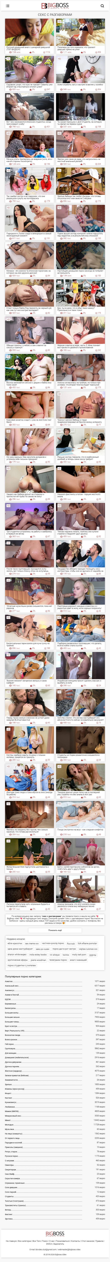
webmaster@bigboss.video (69, 1249)
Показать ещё (55, 930)
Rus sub (71, 943)
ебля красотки (15, 943)
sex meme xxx (32, 943)
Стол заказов (87, 1241)
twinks (66, 955)
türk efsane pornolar (87, 943)
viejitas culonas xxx (88, 949)
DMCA (49, 1244)
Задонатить (58, 1244)
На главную (11, 1241)
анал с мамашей (78, 960)
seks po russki (42, 949)
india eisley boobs (38, 954)
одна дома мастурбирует (20, 949)
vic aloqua (55, 955)
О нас (51, 1241)
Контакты (75, 1241)
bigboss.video (60, 1254)
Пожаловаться (62, 1241)
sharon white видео (17, 954)
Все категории (24, 1241)
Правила (99, 1241)
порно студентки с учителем (22, 965)
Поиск (45, 1241)
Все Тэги (37, 1241)
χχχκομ (92, 955)
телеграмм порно (58, 960)
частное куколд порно (53, 943)
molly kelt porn (79, 954)
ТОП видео (50, 921)
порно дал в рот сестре (64, 949)
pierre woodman (38, 960)
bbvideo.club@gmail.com (46, 1249)
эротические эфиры (18, 960)
